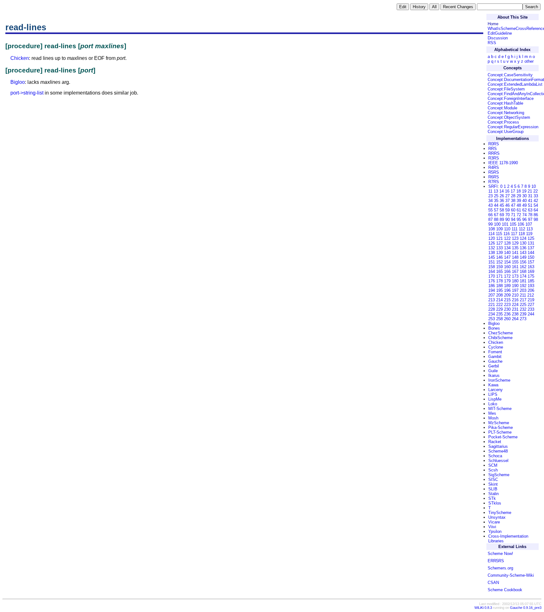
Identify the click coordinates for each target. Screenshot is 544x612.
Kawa (493, 385)
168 (523, 271)
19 (524, 191)
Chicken (19, 58)
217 (523, 299)
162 (523, 266)
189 (507, 285)
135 (515, 247)
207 (491, 295)
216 (515, 299)
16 (507, 191)
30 (524, 195)
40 (524, 200)
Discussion (498, 38)
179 (507, 281)
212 (530, 295)
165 (499, 271)
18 (518, 191)
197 (515, 290)
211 (523, 295)
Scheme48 (498, 451)
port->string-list (26, 92)
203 (523, 290)
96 (524, 219)
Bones (494, 328)
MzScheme (498, 422)
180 (515, 281)
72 (519, 214)
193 (531, 285)
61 (519, 210)
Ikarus (494, 375)
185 (531, 281)
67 (496, 214)
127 (499, 243)
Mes (492, 413)
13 (496, 191)
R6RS (493, 177)
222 (499, 304)
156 (523, 262)
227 (531, 304)
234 (491, 314)
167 (515, 271)
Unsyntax (497, 517)
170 (491, 276)
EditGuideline (500, 33)
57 (496, 210)
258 (499, 318)
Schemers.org (500, 568)
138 (491, 252)
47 (513, 205)
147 (507, 257)
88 (496, 219)
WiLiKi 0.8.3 (483, 607)
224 (515, 304)
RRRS (494, 153)
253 (491, 318)
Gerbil (493, 366)
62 (524, 210)
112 (522, 229)
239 (523, 314)
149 (523, 257)
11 (490, 191)
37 (507, 200)
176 (491, 281)
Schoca (495, 455)
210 (515, 295)
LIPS (492, 394)
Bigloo (17, 82)
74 (524, 214)
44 (496, 205)
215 (507, 299)
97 (530, 219)
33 (536, 195)
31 (530, 195)
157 (531, 262)
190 (515, 285)
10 (533, 186)
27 (507, 195)
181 (523, 281)
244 (531, 314)
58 (502, 210)
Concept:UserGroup (506, 131)
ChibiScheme (500, 337)
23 (490, 195)
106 (521, 224)
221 (491, 304)
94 (513, 219)
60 (513, 210)
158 (491, 266)
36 (502, 200)
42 (536, 200)
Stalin (493, 493)
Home (493, 23)
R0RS (493, 143)
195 (499, 290)
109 (499, 229)
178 (499, 281)
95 (519, 219)
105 (513, 224)
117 (514, 233)
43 (490, 205)
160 (507, 266)
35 (496, 200)
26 (502, 195)
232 (523, 309)
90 (507, 219)
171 (499, 276)
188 (499, 285)
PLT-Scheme (500, 432)
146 (499, 257)
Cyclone (495, 347)
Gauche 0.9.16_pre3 (525, 607)
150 (531, 257)
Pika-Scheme (500, 427)
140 (507, 252)
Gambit (495, 356)
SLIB (492, 489)
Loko (492, 403)
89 (502, 219)
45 (502, 205)
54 (536, 205)
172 (507, 276)
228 (491, 309)
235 (499, 314)
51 (530, 205)
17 (513, 191)
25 (496, 195)
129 (515, 243)
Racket (494, 441)
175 (531, 276)
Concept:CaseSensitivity (510, 74)
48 (519, 205)
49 (524, 205)
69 (502, 214)
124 (523, 238)
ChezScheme (500, 333)
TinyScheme (499, 512)
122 (507, 238)
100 (497, 224)
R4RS (493, 167)
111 (515, 229)
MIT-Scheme (500, 408)
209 (507, 295)
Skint (493, 484)
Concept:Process (503, 122)
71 (513, 214)
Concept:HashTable (505, 103)
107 (528, 224)
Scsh (493, 470)
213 (491, 299)
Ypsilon (495, 531)
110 (507, 229)
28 (513, 195)
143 (523, 252)
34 (490, 200)
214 (499, 299)
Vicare (494, 522)
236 (507, 314)
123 (515, 238)
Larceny (495, 389)
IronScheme (499, 380)
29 (519, 195)
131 (531, 243)
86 (536, 214)
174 (523, 276)
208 (499, 295)
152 (499, 262)
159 (499, 266)
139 (499, 252)
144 (531, 252)
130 (523, 243)
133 (499, 247)
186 (491, 285)
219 (531, 299)
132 (491, 247)
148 (515, 257)
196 (507, 290)
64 (536, 210)
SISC (493, 479)
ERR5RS (496, 560)
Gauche (495, 361)
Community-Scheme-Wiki (511, 575)
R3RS (493, 158)
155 (515, 262)
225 (523, 304)
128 (507, 243)
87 (490, 219)
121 (499, 238)
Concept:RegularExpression (513, 126)
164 (491, 271)
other (529, 61)
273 (523, 318)
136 (523, 247)
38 (513, 200)
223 (507, 304)
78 (530, 214)
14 (501, 191)
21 (530, 191)
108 (491, 229)
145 (491, 257)
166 (507, 271)
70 (507, 214)
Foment (495, 351)
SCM (492, 465)
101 (505, 224)
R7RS (493, 181)
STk (492, 498)
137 (531, 247)
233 (531, 309)
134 (507, 247)
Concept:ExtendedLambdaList (515, 84)
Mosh (493, 418)
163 (531, 266)
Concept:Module (502, 108)
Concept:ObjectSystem (509, 117)
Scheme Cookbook (505, 589)
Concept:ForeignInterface (511, 98)
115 (499, 233)
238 (515, 314)
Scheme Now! (500, 553)
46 (507, 205)
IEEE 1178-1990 (503, 162)
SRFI (493, 186)
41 (530, 200)
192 (523, 285)
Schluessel (498, 460)
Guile (493, 370)
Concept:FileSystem (506, 89)
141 (515, 252)
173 (515, 276)
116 (506, 233)
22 (535, 191)
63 (530, 210)
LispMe (495, 399)
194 (491, 290)
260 (507, 318)
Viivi (492, 526)
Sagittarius (498, 446)
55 (490, 210)
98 (536, 219)
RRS (492, 148)
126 (491, 243)
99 (490, 224)
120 (491, 238)
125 (531, 238)
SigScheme (498, 474)
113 (529, 229)
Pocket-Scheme (503, 437)
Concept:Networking (506, 112)
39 (519, 200)
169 (531, 271)
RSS (492, 42)
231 (515, 309)
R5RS (493, 172)
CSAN (493, 582)
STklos (494, 503)
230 (507, 309)
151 (491, 262)
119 (529, 233)
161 (515, 266)
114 (491, 233)
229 (499, 309)
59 (507, 210)
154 (507, 262)
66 (490, 214)
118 (521, 233)
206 (531, 290)
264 (515, 318)
